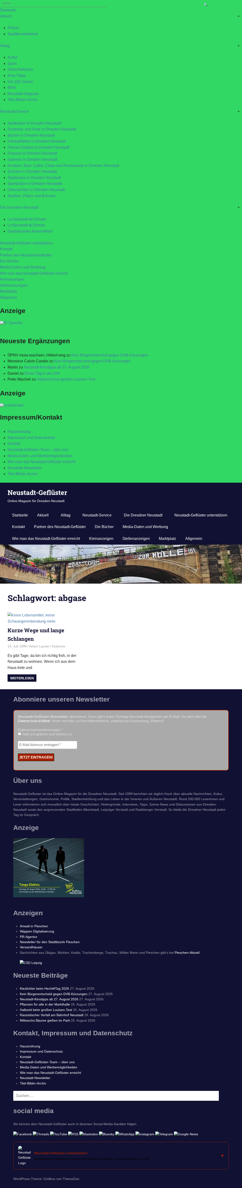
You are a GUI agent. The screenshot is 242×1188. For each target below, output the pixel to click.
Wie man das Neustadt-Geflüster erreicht (34, 273)
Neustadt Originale (23, 94)
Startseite (8, 10)
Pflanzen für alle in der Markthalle (45, 1004)
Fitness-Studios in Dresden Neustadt (38, 147)
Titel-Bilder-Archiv (23, 100)
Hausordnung (19, 431)
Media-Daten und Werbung (22, 267)
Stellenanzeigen (13, 285)
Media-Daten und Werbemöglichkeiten (40, 456)
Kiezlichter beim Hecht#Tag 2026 (44, 988)
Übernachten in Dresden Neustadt (36, 190)
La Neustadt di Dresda (26, 225)
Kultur (12, 57)
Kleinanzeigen (12, 279)
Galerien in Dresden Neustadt (32, 159)
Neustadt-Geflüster (37, 492)
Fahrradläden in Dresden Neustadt (37, 141)
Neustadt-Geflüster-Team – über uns (38, 450)
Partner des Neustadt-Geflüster (26, 255)
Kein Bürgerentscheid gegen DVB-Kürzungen (109, 355)
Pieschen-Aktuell (187, 952)
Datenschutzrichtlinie (34, 721)
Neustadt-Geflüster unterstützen (26, 243)
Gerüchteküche (20, 69)
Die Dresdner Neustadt (19, 207)
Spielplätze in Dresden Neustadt (35, 184)
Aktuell (6, 16)
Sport (12, 63)
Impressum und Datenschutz (31, 438)
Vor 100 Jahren (20, 82)
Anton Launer (39, 646)
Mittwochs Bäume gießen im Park (45, 1020)
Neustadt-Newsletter (25, 468)
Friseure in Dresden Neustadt (32, 153)
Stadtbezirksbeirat (23, 34)
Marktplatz (8, 291)
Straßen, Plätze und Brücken (32, 196)
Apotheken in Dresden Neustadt (34, 123)
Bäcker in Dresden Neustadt (31, 135)
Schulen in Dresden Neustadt (32, 171)
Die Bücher (9, 261)
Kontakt (6, 249)
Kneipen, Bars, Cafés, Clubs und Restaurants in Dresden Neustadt (63, 166)
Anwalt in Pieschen (34, 926)
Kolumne (58, 646)
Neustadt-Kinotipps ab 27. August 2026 (56, 367)
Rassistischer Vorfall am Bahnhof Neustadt (51, 1015)
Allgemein (8, 297)
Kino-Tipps (17, 76)
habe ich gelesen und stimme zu (46, 734)
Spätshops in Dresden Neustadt (34, 178)
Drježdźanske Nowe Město (30, 231)
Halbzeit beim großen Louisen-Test (66, 379)
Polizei (13, 28)
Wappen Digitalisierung (37, 931)
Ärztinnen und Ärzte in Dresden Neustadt (42, 129)
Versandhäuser (31, 947)
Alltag (5, 46)
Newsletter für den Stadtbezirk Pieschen (50, 942)
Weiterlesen (22, 678)
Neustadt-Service (14, 111)
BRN (12, 88)
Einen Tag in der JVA (42, 373)
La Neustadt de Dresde (27, 219)
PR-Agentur (28, 937)
